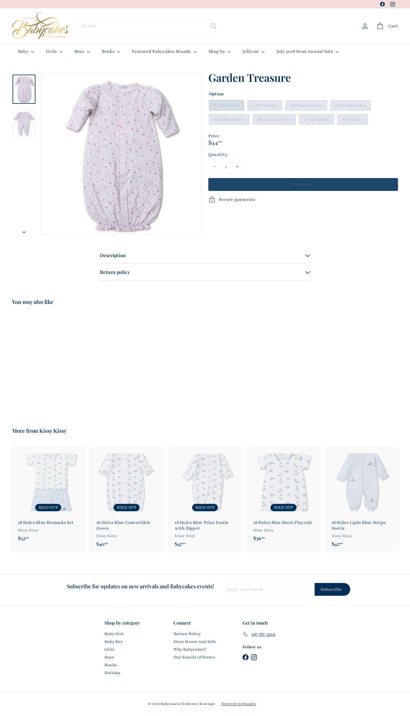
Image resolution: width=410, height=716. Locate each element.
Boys (79, 51)
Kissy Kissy (53, 430)
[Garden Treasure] (41, 362)
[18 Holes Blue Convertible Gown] (126, 499)
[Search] (213, 25)
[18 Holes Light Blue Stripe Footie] (362, 499)
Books (108, 51)
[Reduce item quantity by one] (214, 166)
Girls (52, 51)
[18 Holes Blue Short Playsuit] (283, 496)
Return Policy (187, 634)
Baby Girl (113, 634)
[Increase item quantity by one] (237, 166)
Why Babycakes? (189, 649)
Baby (23, 51)
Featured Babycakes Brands (162, 51)
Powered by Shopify (238, 703)
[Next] (24, 231)
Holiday (112, 673)
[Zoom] (121, 154)
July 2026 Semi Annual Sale (305, 51)
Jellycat (251, 51)
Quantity (218, 154)
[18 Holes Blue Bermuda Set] (48, 496)
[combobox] (149, 25)
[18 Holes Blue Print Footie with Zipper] (205, 499)
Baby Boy (113, 641)
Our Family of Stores (194, 657)
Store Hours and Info (194, 641)
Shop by (217, 51)
